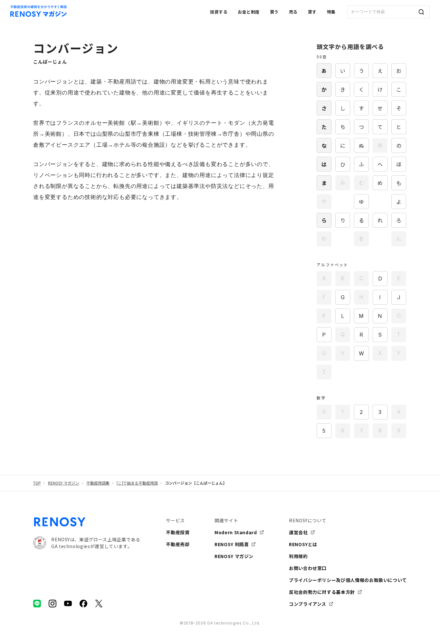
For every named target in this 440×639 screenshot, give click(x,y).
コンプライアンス (307, 604)
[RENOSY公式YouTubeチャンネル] (68, 603)
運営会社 (298, 532)
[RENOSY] (60, 524)
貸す (312, 12)
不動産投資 (177, 532)
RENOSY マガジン (63, 483)
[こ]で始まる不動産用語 (137, 483)
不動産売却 (177, 544)
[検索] (421, 12)
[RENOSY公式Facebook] (83, 603)
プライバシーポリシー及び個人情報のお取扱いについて (348, 580)
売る (293, 12)
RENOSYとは (303, 544)
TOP (37, 483)
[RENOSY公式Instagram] (52, 603)
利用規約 (298, 556)
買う (274, 12)
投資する (218, 12)
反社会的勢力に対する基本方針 (322, 592)
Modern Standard (236, 532)
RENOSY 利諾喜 (232, 544)
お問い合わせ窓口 (308, 568)
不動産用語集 (98, 483)
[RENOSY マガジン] (38, 14)
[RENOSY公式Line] (37, 603)
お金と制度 (249, 12)
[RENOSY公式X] (99, 603)
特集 (331, 12)
